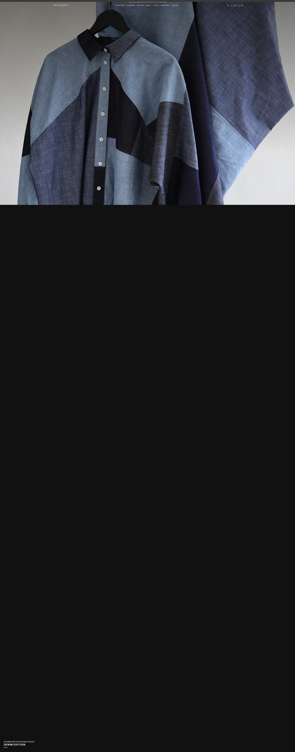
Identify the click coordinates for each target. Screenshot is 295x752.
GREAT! (6, 747)
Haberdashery (165, 5)
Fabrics (148, 5)
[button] (232, 6)
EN (227, 5)
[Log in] (239, 6)
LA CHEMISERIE (130, 5)
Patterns (156, 5)
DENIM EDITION (120, 5)
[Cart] (242, 6)
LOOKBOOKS (175, 5)
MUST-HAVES (140, 5)
